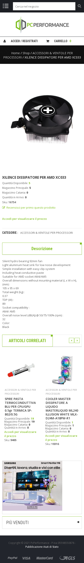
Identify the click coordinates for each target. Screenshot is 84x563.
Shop (26, 53)
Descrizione (42, 248)
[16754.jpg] (42, 119)
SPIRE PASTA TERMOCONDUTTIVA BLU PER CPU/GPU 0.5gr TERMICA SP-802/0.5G (20, 406)
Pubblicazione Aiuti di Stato (42, 547)
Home (15, 53)
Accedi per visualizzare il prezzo (24, 219)
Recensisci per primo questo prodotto (31, 207)
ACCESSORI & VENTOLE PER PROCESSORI (46, 233)
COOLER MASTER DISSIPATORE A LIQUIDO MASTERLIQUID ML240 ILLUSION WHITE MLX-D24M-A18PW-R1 (62, 408)
